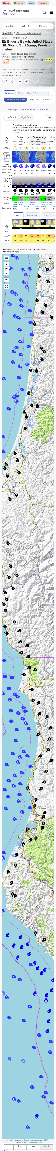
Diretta (20, 93)
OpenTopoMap (29, 1142)
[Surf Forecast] (15, 12)
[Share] (19, 81)
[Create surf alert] (12, 81)
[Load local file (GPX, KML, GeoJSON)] (6, 257)
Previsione (9, 93)
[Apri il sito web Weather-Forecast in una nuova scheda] (43, 3)
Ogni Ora (34, 99)
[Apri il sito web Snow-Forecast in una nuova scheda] (6, 3)
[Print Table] (27, 81)
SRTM (46, 1140)
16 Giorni (11, 117)
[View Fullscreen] (6, 286)
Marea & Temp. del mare (37, 93)
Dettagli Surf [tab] (32, 215)
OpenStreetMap (29, 1140)
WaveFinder (48, 99)
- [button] (6, 273)
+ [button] (6, 264)
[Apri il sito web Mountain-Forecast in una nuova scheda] (19, 3)
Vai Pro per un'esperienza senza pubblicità (28, 109)
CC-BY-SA (38, 1142)
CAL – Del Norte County (28, 32)
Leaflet (10, 1140)
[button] (4, 676)
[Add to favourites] (5, 81)
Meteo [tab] (18, 215)
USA (7, 32)
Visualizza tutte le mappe (6, 159)
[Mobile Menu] (51, 12)
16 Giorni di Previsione (15, 99)
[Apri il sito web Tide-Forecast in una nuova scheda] (31, 3)
